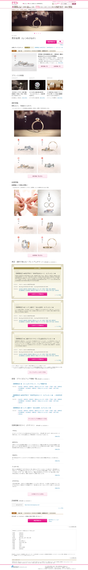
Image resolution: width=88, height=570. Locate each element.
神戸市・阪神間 (22, 547)
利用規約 (63, 567)
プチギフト (29, 562)
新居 (54, 562)
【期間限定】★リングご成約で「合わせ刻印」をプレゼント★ (31, 408)
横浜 (20, 539)
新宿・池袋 (29, 537)
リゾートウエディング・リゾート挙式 (29, 561)
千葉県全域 (21, 536)
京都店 (47, 290)
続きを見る (60, 62)
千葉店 (47, 289)
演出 (38, 562)
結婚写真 (19, 562)
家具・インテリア (42, 562)
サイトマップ (68, 567)
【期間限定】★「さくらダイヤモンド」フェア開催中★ (29, 384)
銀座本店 (25, 289)
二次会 (55, 561)
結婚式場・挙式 (14, 561)
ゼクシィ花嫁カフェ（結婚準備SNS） (36, 3)
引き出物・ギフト (24, 562)
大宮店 (43, 289)
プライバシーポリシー (57, 567)
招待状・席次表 (34, 562)
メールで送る (58, 295)
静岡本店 (54, 289)
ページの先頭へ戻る (72, 526)
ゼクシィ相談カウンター (49, 561)
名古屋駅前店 (22, 290)
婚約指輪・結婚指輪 (59, 561)
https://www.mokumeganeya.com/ (32, 504)
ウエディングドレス (66, 561)
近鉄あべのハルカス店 (40, 290)
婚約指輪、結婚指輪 (23, 9)
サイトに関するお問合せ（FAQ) (50, 566)
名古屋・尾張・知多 (22, 542)
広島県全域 (21, 548)
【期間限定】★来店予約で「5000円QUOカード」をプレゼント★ (48, 47)
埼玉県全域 (21, 534)
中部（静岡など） (22, 540)
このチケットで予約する (37, 294)
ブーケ (71, 561)
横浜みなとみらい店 (37, 289)
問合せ (61, 44)
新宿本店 (30, 289)
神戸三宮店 (51, 290)
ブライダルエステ (15, 562)
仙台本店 (21, 289)
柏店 (50, 289)
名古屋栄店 (27, 290)
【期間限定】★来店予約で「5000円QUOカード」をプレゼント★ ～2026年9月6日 (37, 395)
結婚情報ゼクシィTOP (15, 9)
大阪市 (20, 545)
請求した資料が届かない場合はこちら (61, 566)
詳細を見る (57, 436)
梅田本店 (33, 290)
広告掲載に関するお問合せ (49, 567)
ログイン (25, 3)
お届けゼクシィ (20, 561)
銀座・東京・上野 (22, 537)
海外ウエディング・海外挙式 (40, 561)
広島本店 (57, 290)
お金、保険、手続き (49, 562)
